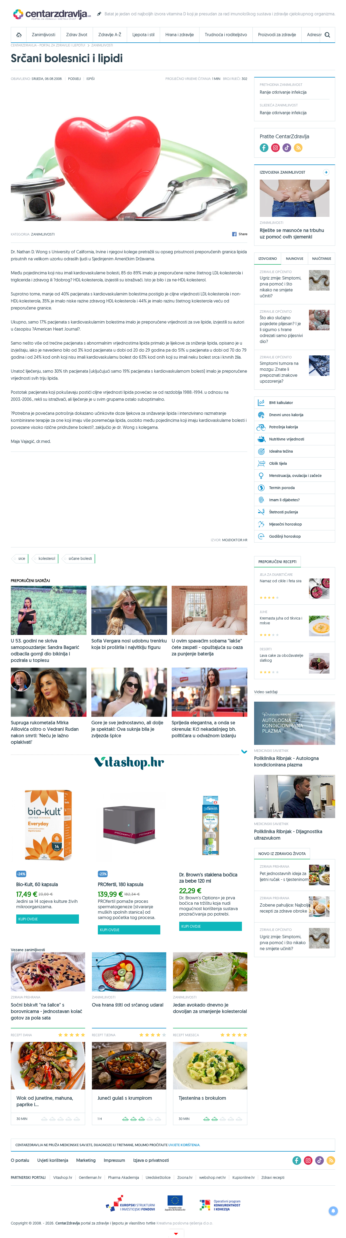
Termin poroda (282, 487)
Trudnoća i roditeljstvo (226, 34)
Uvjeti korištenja (52, 1160)
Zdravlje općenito (276, 272)
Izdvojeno (267, 258)
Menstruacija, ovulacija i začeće (295, 475)
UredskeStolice (158, 1177)
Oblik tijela (278, 463)
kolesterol (47, 558)
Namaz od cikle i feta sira (280, 580)
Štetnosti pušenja (283, 512)
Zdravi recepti (272, 1177)
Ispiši (90, 78)
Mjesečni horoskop (285, 524)
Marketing (86, 1160)
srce (21, 558)
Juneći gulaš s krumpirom (125, 1098)
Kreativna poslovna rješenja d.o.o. (185, 1223)
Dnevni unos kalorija (286, 414)
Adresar (314, 34)
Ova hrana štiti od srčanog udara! (128, 1005)
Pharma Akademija (123, 1177)
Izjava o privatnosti (151, 1160)
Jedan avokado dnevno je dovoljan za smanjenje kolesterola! (210, 1008)
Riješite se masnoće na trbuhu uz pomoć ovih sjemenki (292, 233)
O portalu (20, 1160)
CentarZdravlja (51, 14)
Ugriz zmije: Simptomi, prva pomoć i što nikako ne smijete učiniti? (283, 942)
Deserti (266, 649)
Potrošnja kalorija (283, 427)
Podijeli (74, 78)
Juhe (263, 612)
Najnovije (294, 258)
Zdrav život (76, 34)
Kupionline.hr (243, 1177)
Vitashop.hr (62, 1177)
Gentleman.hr (90, 1177)
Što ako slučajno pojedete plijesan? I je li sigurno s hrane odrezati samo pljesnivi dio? (281, 329)
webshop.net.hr (212, 1177)
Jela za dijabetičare (276, 574)
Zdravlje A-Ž (109, 34)
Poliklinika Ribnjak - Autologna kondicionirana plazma (286, 761)
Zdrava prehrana (25, 997)
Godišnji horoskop (285, 536)
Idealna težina (281, 451)
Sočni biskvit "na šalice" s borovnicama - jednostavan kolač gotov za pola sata (46, 1011)
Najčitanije (321, 258)
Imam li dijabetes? (284, 499)
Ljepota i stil (143, 34)
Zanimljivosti (43, 34)
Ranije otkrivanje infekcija (283, 92)
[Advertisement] (129, 495)
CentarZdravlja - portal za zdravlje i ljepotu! (48, 45)
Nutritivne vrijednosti (286, 439)
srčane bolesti (80, 558)
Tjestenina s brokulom (202, 1098)
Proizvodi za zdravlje (277, 34)
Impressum (114, 1160)
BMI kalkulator (281, 402)
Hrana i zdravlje (179, 34)
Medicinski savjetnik (271, 750)
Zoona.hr (184, 1177)
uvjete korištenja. (184, 1145)
